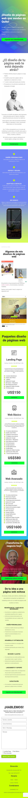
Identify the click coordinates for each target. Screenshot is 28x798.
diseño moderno (5, 285)
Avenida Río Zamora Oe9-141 (14, 770)
